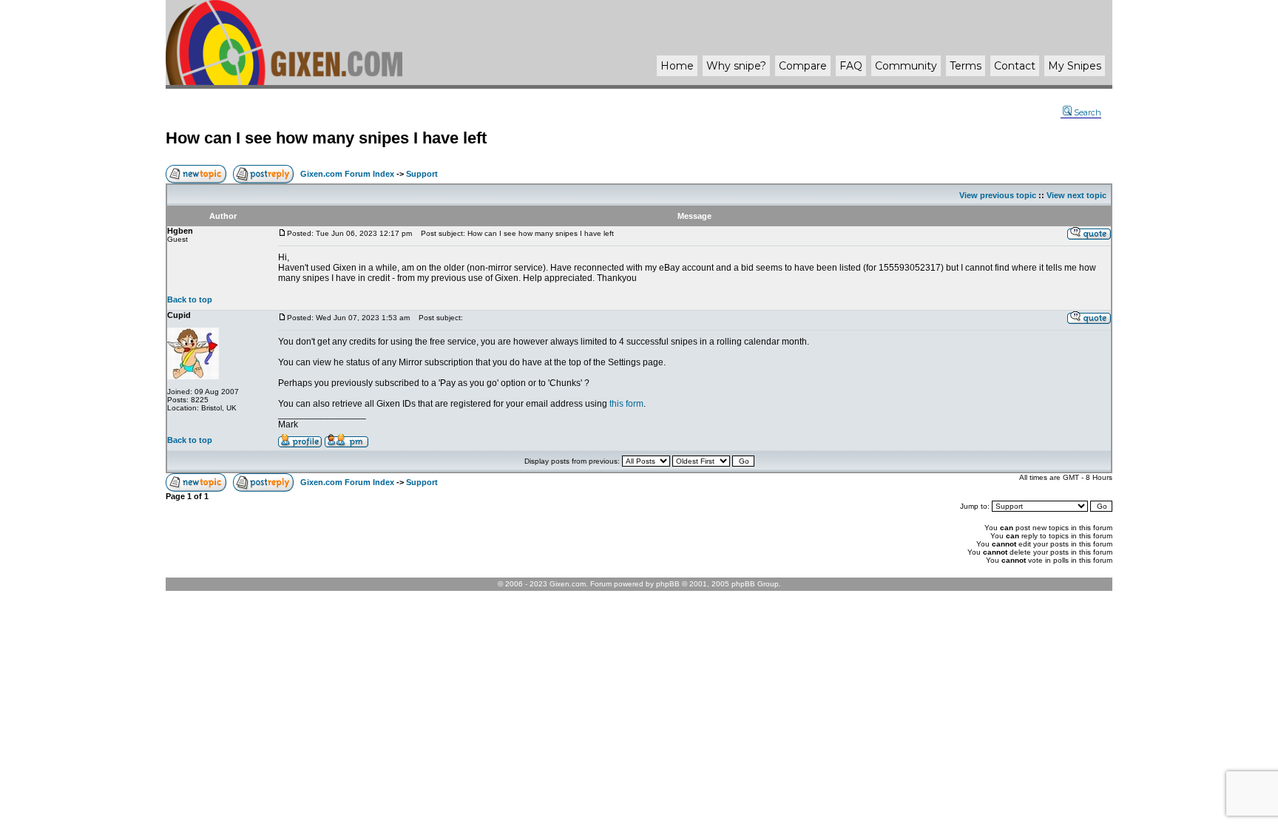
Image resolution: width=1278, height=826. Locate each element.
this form (626, 404)
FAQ (850, 65)
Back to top (189, 299)
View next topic (1076, 195)
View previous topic (997, 195)
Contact (1014, 65)
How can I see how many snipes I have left (326, 138)
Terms (965, 65)
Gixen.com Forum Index (347, 173)
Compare (803, 65)
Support (422, 173)
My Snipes (1074, 65)
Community (906, 65)
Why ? (736, 65)
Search (1087, 112)
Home (677, 65)
